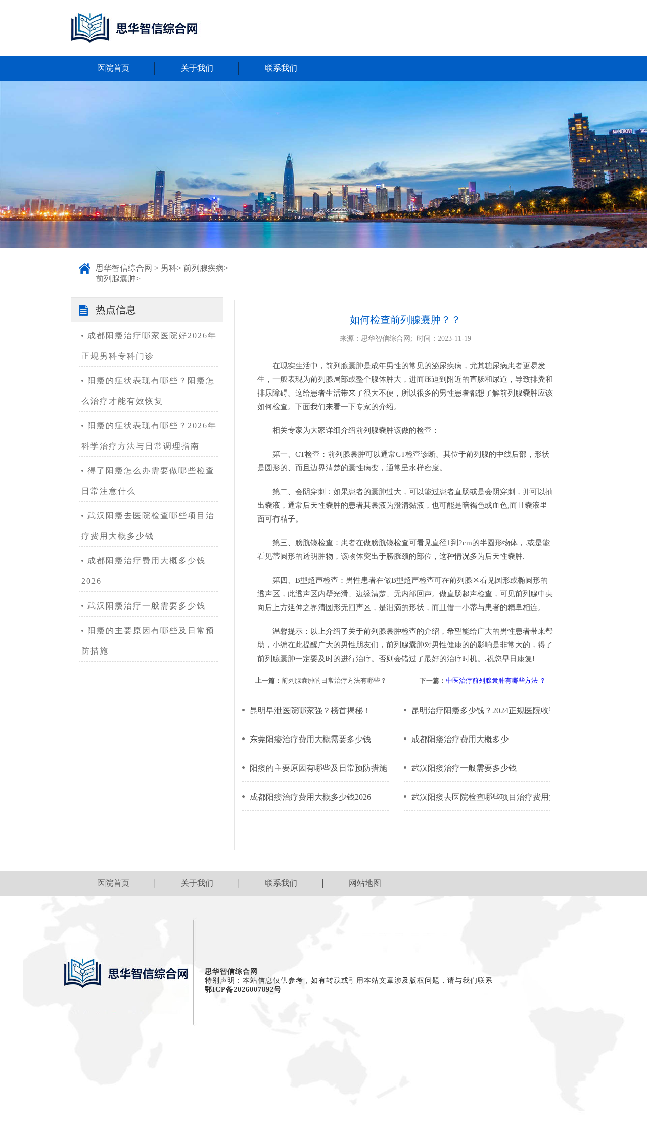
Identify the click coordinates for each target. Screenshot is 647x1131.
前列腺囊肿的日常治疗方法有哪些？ (334, 680)
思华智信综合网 (124, 268)
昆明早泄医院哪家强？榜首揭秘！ (310, 710)
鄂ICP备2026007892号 (243, 989)
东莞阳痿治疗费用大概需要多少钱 (310, 739)
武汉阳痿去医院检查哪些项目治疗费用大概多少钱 (148, 525)
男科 (169, 268)
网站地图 (365, 883)
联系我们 (281, 68)
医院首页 (113, 68)
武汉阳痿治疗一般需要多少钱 (146, 605)
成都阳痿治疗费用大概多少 (460, 739)
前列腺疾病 (203, 268)
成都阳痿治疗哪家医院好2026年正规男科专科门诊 (149, 345)
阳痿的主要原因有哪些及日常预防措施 (148, 640)
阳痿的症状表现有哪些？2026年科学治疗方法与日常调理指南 (149, 435)
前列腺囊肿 (116, 278)
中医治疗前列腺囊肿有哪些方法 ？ (496, 680)
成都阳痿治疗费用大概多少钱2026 (143, 570)
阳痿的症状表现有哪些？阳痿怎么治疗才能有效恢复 (148, 390)
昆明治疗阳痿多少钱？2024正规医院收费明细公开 (480, 710)
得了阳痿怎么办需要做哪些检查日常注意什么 (148, 480)
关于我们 (197, 68)
